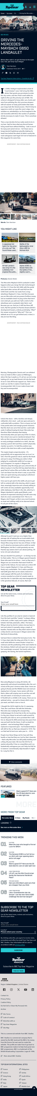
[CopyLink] (3, 73)
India (5, 1079)
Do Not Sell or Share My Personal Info (14, 1006)
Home (2, 13)
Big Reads (4, 35)
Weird (34, 818)
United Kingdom (11, 984)
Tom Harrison (11, 66)
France (5, 1069)
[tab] (7, 818)
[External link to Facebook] (4, 990)
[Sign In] (26, 7)
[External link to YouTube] (26, 990)
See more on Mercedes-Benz (11, 827)
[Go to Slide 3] (26, 217)
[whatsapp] (14, 73)
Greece (5, 1073)
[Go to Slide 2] (16, 217)
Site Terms (6, 1014)
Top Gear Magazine (10, 1024)
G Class (17, 818)
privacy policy (20, 945)
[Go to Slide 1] (5, 217)
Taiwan (24, 1083)
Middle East (26, 1086)
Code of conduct (9, 1017)
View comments (16, 762)
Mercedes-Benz (7, 818)
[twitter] (10, 73)
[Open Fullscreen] (34, 211)
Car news (9, 13)
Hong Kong (7, 1076)
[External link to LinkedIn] (33, 990)
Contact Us (4, 995)
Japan (5, 1086)
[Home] (16, 7)
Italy (4, 1083)
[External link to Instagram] (11, 990)
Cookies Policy (6, 1002)
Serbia (24, 1073)
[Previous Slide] (2, 203)
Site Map (6, 1028)
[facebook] (6, 73)
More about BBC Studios (11, 1056)
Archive (3, 1009)
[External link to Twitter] (18, 990)
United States (23, 984)
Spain (24, 1079)
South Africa (26, 1076)
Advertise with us (9, 1021)
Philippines (25, 1069)
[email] (18, 73)
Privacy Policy (5, 999)
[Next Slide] (34, 203)
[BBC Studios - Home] (5, 980)
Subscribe (18, 950)
